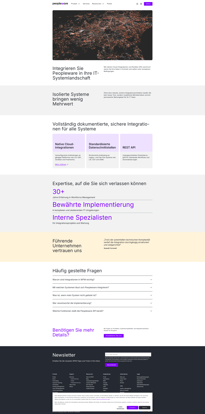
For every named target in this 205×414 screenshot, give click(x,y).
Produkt (55, 374)
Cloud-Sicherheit (141, 379)
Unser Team (123, 379)
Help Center (72, 384)
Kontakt (122, 382)
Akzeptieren (132, 407)
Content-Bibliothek (91, 382)
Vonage (105, 382)
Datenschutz (140, 386)
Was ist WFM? (90, 377)
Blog (87, 379)
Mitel (104, 380)
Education (55, 392)
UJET (104, 386)
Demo (54, 379)
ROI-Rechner (89, 384)
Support (71, 374)
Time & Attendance (58, 390)
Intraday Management (58, 386)
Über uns (122, 377)
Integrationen (107, 374)
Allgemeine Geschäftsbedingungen (143, 383)
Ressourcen (89, 374)
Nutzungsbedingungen (143, 377)
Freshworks (106, 379)
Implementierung (74, 378)
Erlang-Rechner (90, 386)
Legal (138, 374)
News (121, 380)
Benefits (122, 392)
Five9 (104, 377)
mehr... (105, 390)
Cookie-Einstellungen (120, 407)
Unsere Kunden (90, 388)
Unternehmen (124, 374)
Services (86, 4)
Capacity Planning (57, 382)
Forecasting (56, 380)
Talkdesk (105, 384)
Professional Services (76, 382)
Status (71, 386)
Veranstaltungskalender (92, 380)
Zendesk (105, 388)
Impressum (140, 380)
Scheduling (55, 384)
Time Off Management (58, 388)
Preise (109, 4)
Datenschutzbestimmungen (103, 399)
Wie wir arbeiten (124, 390)
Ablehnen (144, 407)
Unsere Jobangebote (125, 388)
